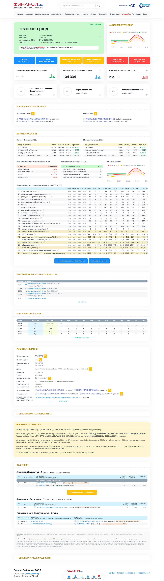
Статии (85, 14)
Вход (145, 14)
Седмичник (103, 14)
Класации (29, 14)
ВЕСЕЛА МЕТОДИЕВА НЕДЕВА (31, 121)
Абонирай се (126, 14)
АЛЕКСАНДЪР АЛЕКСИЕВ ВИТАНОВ (34, 119)
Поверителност (144, 573)
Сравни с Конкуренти (93, 60)
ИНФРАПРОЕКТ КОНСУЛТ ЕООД (41, 524)
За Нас (112, 573)
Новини (93, 14)
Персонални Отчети (72, 14)
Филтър (20, 14)
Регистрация (136, 14)
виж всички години (82, 337)
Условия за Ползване (126, 573)
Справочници (115, 14)
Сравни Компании (42, 14)
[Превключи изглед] (99, 37)
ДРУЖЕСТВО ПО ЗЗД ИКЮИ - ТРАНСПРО (50, 507)
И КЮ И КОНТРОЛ (37, 521)
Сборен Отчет (117, 60)
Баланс (24, 60)
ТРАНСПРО (41, 485)
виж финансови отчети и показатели (71, 261)
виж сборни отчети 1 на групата (82, 492)
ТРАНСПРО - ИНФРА (44, 483)
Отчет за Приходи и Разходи (46, 60)
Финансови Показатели (71, 60)
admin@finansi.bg (32, 574)
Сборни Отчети (56, 14)
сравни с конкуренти (99, 261)
